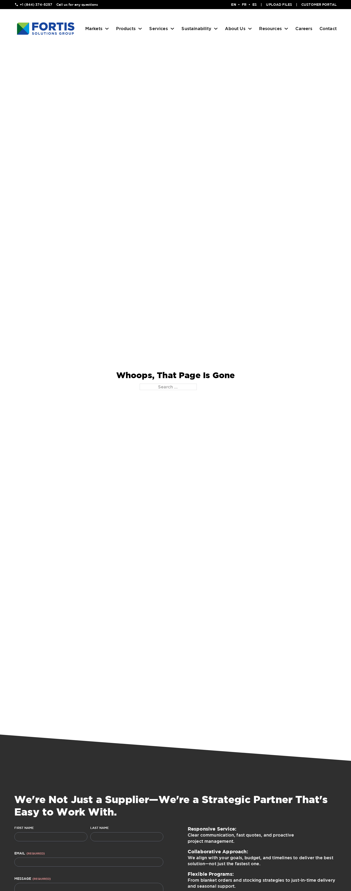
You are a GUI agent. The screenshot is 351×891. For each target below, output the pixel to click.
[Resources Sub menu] (286, 29)
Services (158, 28)
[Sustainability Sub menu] (216, 29)
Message (32, 878)
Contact (328, 28)
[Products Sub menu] (140, 29)
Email (29, 853)
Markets (93, 28)
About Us (235, 28)
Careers (303, 28)
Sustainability (196, 28)
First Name (24, 828)
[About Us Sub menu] (250, 29)
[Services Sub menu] (172, 29)
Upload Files (279, 4)
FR (244, 4)
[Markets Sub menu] (107, 29)
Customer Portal (319, 4)
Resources (270, 28)
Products (125, 28)
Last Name (99, 828)
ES (254, 4)
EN (233, 4)
